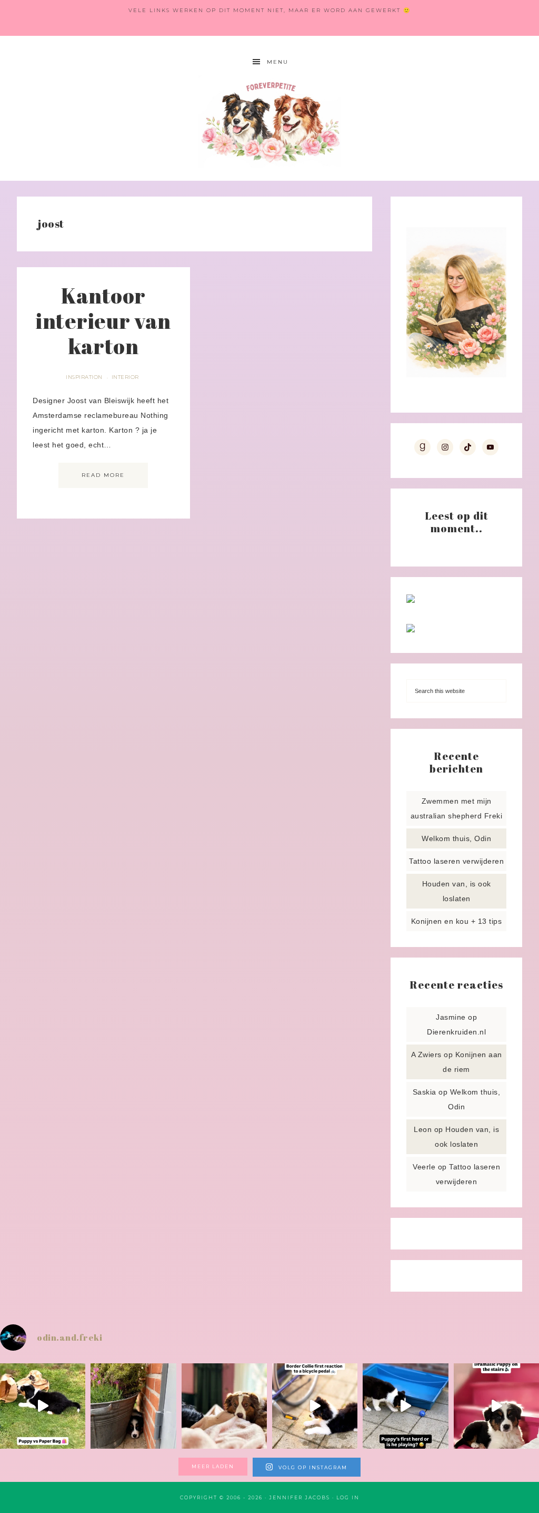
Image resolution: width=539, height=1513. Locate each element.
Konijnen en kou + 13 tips (456, 921)
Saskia (424, 1092)
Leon (423, 1129)
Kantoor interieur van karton (103, 320)
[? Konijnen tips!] (410, 600)
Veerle (424, 1167)
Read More (103, 475)
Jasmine (451, 1017)
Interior (125, 377)
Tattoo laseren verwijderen (456, 861)
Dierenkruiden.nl (456, 1032)
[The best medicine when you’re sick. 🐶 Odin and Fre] (224, 1406)
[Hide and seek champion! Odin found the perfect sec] (133, 1406)
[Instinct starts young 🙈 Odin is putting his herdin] (405, 1406)
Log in (348, 1497)
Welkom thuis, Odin (456, 838)
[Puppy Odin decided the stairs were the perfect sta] (496, 1406)
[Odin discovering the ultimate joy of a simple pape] (42, 1406)
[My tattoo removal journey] (410, 630)
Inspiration (84, 377)
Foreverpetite (269, 121)
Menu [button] (277, 61)
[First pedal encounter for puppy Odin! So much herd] (314, 1406)
